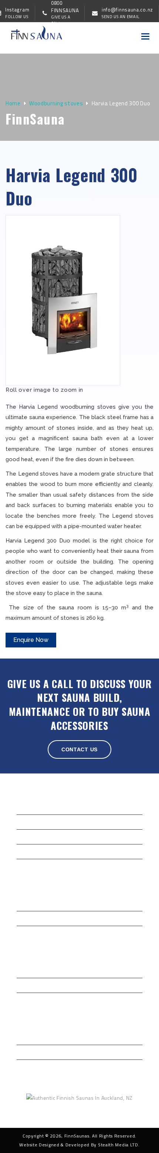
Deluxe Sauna (33, 1036)
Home (13, 103)
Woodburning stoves (56, 103)
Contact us (79, 749)
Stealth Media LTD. (119, 1144)
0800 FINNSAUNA (48, 1114)
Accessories (32, 984)
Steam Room (32, 999)
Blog (22, 850)
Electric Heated (35, 917)
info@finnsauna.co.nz (110, 1114)
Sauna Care (30, 1051)
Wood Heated (33, 932)
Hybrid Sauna (33, 903)
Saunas (25, 969)
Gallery (25, 836)
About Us (28, 821)
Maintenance (32, 1066)
